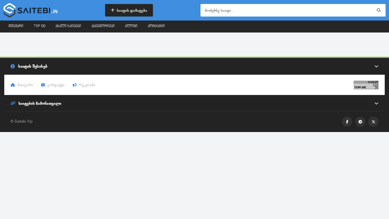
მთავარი (16, 26)
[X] (373, 122)
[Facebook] (347, 122)
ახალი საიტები (68, 26)
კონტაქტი (156, 26)
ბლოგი (131, 26)
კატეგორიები (103, 26)
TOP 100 (39, 26)
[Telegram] (360, 122)
